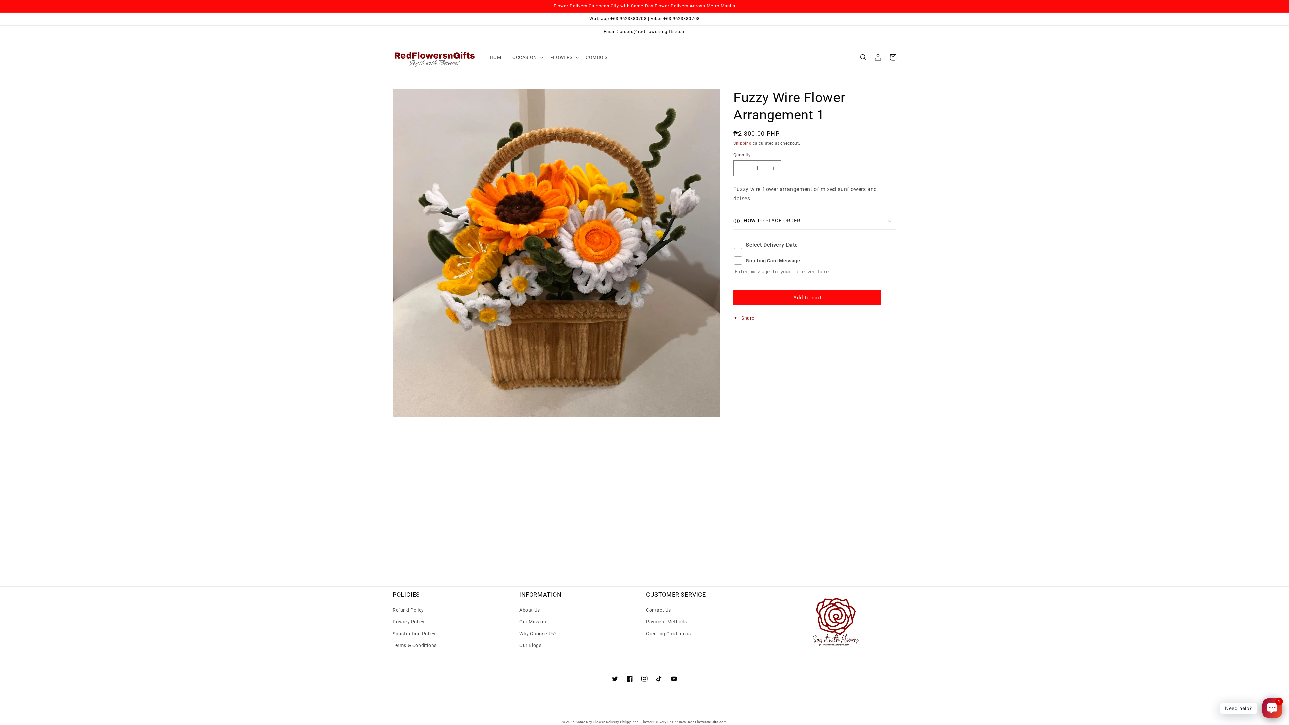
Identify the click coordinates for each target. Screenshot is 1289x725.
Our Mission (532, 621)
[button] (527, 57)
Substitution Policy (414, 633)
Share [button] (747, 318)
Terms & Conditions (415, 645)
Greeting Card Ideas (668, 633)
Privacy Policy (408, 621)
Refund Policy (408, 610)
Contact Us (658, 610)
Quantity (741, 154)
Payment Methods (666, 621)
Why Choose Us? (538, 633)
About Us (529, 610)
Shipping (742, 143)
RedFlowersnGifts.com (707, 722)
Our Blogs (530, 645)
